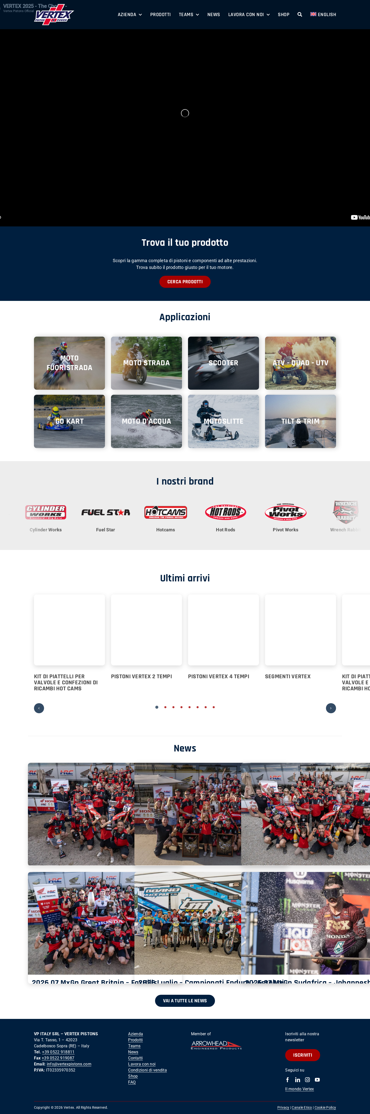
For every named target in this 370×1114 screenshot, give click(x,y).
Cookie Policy (325, 1107)
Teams (134, 1046)
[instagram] (307, 1079)
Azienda (135, 1033)
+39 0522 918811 (58, 1052)
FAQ (132, 1082)
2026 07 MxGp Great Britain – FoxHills (94, 983)
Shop (133, 1076)
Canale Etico (302, 1107)
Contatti (135, 1058)
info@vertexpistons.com (69, 1064)
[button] (156, 707)
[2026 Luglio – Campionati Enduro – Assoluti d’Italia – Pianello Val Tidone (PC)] (211, 923)
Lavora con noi (142, 1064)
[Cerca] (300, 14)
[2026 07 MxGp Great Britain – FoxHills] (105, 923)
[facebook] (287, 1079)
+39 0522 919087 (58, 1058)
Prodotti (135, 1040)
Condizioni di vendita (147, 1070)
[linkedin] (297, 1079)
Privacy (283, 1107)
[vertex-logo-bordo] (54, 6)
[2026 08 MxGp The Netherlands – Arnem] (105, 814)
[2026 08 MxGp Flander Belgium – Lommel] (211, 814)
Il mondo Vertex (299, 1089)
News (133, 1052)
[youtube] (317, 1079)
